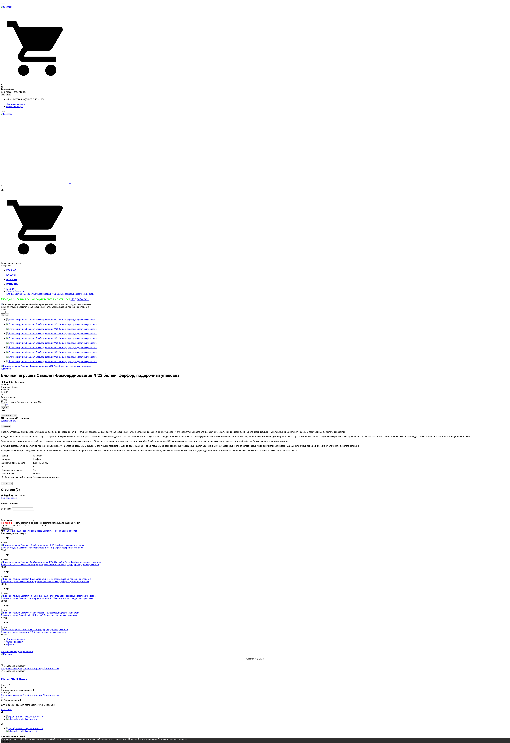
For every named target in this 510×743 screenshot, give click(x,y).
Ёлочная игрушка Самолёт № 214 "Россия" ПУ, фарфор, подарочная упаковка (39, 615)
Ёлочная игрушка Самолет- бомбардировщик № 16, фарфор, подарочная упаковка (42, 547)
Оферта (10, 644)
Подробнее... (80, 299)
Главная (10, 289)
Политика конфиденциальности (17, 651)
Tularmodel (6, 369)
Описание (6, 426)
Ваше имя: (6, 509)
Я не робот (6, 709)
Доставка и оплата (15, 104)
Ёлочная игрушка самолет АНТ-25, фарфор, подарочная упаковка (33, 632)
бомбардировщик (13, 531)
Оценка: (5, 525)
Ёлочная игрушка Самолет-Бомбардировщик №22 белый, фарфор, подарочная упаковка (50, 294)
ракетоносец (29, 531)
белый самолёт (69, 531)
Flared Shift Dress (14, 679)
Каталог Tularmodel (15, 291)
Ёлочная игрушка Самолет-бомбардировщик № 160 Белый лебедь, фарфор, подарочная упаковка (50, 564)
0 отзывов (20, 382)
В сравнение (23, 418)
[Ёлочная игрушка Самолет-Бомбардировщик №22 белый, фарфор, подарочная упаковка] (46, 366)
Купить (4, 542)
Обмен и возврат (14, 106)
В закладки (8, 418)
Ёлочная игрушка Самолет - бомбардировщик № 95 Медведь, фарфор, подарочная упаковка (47, 598)
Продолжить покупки (11, 668)
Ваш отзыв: (6, 520)
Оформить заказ (50, 668)
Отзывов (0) (7, 484)
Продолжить (7, 528)
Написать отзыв (9, 498)
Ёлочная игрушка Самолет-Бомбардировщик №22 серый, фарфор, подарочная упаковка (45, 581)
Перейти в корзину (32, 668)
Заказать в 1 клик (9, 416)
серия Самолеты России (49, 531)
